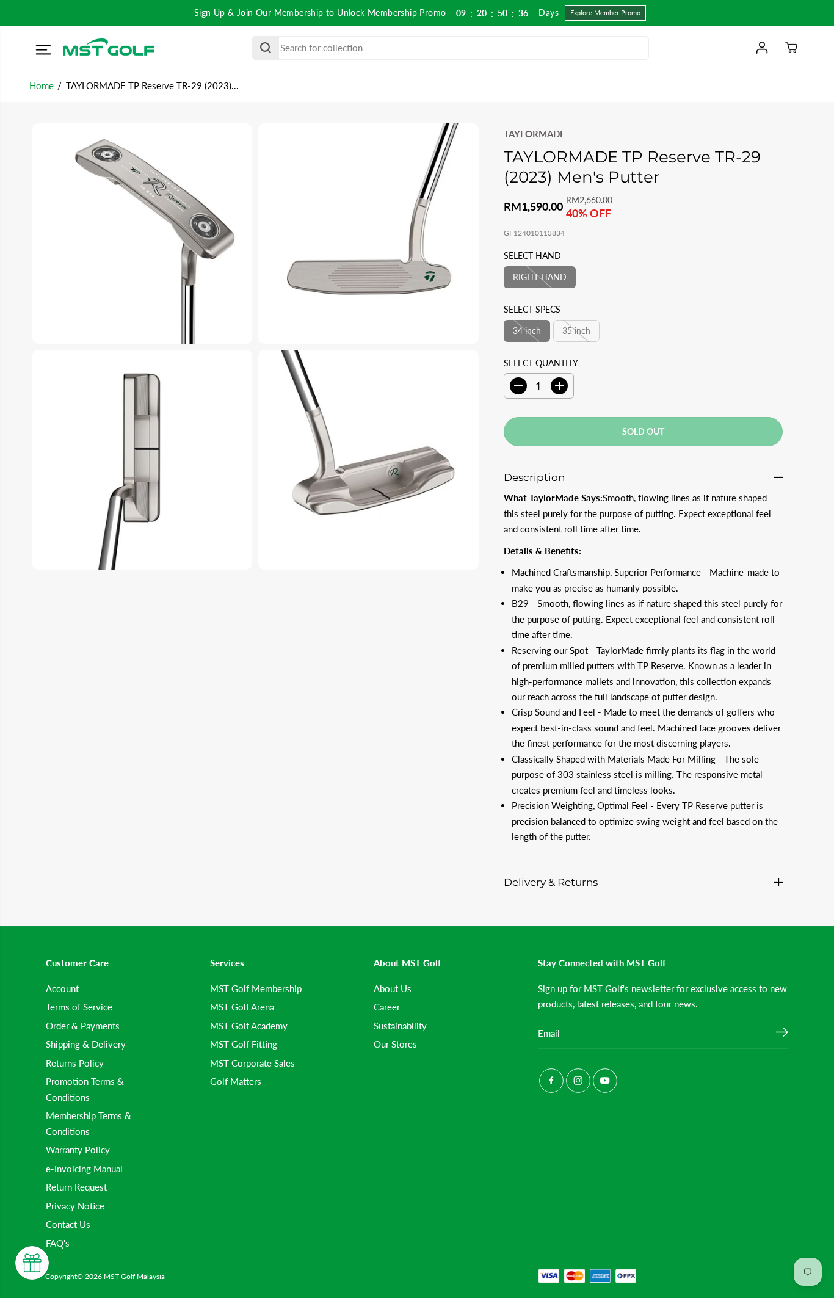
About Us (393, 988)
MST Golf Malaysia (134, 1276)
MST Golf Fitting (243, 1044)
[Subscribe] (782, 1033)
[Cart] (791, 47)
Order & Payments (83, 1025)
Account (62, 988)
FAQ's (58, 1243)
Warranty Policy (78, 1149)
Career (387, 1006)
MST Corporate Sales (252, 1062)
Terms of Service (79, 1006)
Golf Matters (235, 1081)
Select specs (532, 309)
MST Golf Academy (249, 1025)
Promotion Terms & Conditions (85, 1089)
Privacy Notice (75, 1205)
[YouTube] (605, 1080)
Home (41, 85)
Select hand (532, 255)
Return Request (76, 1186)
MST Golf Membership (256, 988)
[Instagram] (578, 1080)
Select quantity (541, 363)
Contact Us (68, 1224)
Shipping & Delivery (86, 1044)
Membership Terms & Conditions (88, 1123)
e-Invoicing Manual (84, 1168)
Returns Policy (75, 1062)
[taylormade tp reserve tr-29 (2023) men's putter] (142, 233)
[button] (43, 49)
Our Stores (395, 1044)
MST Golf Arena (242, 1006)
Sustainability (400, 1025)
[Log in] (762, 47)
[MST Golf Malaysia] (108, 47)
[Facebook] (551, 1080)
